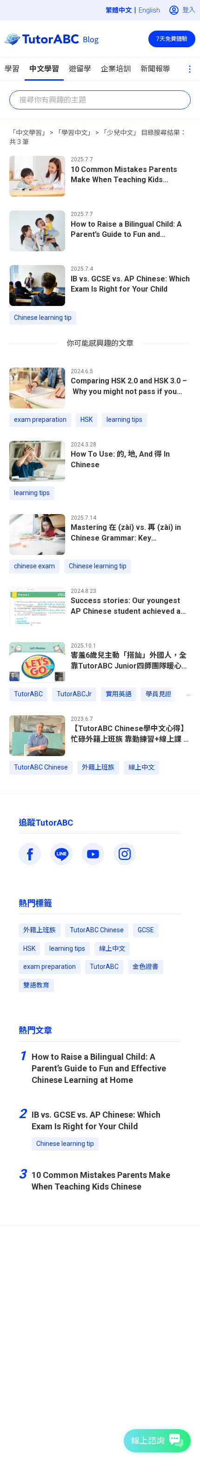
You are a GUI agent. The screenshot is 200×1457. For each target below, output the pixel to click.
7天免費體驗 (171, 39)
